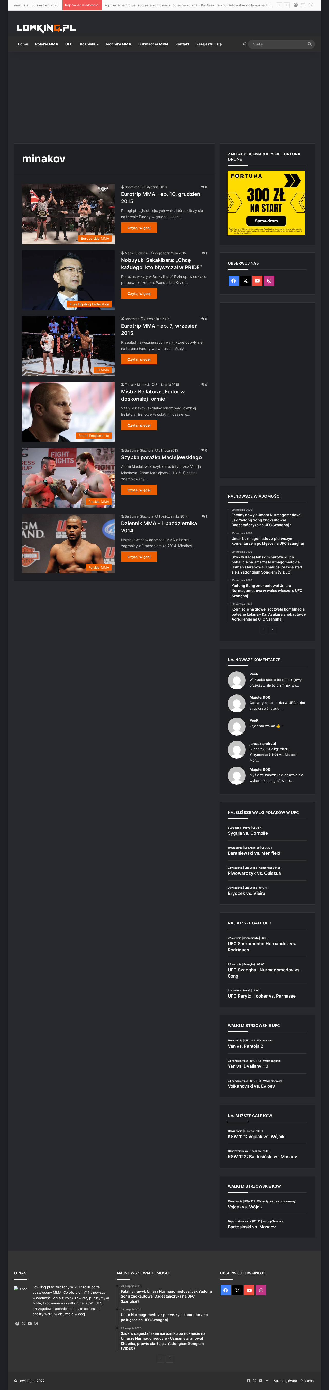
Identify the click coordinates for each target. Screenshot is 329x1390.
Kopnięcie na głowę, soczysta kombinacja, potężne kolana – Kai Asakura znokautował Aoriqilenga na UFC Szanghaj (196, 5)
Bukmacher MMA (153, 44)
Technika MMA (118, 44)
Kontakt (182, 44)
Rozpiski (87, 44)
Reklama (307, 1381)
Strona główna (285, 1381)
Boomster (132, 187)
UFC (69, 44)
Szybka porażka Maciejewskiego (161, 457)
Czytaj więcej (139, 228)
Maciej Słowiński (137, 253)
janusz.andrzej (263, 743)
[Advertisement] (164, 95)
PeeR (254, 674)
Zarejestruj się (209, 44)
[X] (23, 1324)
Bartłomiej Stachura (139, 450)
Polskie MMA (46, 44)
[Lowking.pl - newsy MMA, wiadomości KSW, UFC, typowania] (46, 28)
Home (23, 44)
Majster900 (260, 697)
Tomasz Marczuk (137, 385)
